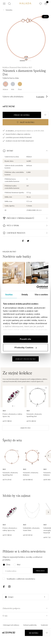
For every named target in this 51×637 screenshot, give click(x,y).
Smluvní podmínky (30, 625)
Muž (18, 564)
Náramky (9, 10)
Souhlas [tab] (9, 294)
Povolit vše (25, 339)
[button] (25, 150)
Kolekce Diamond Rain (12, 67)
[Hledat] (9, 3)
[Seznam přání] (40, 3)
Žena (8, 564)
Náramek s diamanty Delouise (30, 473)
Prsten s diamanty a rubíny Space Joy (12, 415)
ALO (45, 16)
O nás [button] (5, 616)
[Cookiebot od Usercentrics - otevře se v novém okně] (36, 287)
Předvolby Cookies (24, 347)
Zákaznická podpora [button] (11, 608)
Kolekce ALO (27, 67)
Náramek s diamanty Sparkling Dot (34, 415)
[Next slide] (48, 455)
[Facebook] (4, 586)
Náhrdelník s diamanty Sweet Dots (31, 529)
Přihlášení (40, 570)
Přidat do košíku (22, 115)
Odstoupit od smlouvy (11, 625)
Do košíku (33, 633)
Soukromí (44, 625)
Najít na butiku (27, 122)
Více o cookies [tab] (41, 294)
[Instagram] (9, 586)
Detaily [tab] (25, 294)
